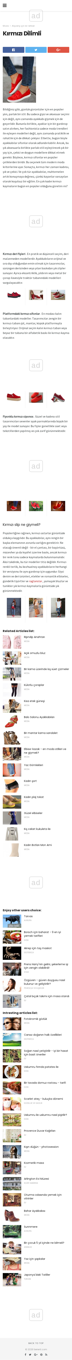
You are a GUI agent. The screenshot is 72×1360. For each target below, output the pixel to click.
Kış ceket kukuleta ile (37, 829)
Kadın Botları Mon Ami (38, 845)
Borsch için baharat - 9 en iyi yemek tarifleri (42, 934)
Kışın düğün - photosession (41, 1147)
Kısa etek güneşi (34, 701)
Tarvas (28, 916)
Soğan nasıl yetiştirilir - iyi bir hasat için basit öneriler (46, 1052)
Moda (6, 25)
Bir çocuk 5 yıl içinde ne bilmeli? (44, 1243)
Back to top (36, 1343)
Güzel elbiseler (33, 813)
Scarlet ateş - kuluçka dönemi (43, 1099)
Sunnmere (30, 1227)
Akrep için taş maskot (38, 948)
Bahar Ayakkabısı (34, 1211)
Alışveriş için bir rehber (23, 25)
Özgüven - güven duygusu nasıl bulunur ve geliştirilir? (44, 982)
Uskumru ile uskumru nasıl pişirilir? (45, 1115)
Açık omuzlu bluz (34, 653)
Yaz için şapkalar (34, 1259)
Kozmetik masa (34, 1163)
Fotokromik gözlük (35, 1019)
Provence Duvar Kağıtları (39, 1131)
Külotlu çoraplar (34, 685)
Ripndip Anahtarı (34, 637)
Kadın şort (30, 781)
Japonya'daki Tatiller (37, 1275)
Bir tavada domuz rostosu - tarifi (45, 1083)
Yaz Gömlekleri (33, 765)
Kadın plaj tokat (34, 797)
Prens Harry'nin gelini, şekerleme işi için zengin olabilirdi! (46, 966)
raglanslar (35, 581)
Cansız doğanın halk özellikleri (43, 1035)
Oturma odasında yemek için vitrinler (43, 1196)
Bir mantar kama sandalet (41, 733)
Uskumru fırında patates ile (41, 1067)
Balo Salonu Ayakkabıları (39, 717)
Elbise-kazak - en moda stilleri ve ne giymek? (45, 751)
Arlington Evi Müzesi (36, 1179)
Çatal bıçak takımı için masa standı (46, 996)
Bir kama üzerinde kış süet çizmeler (46, 669)
